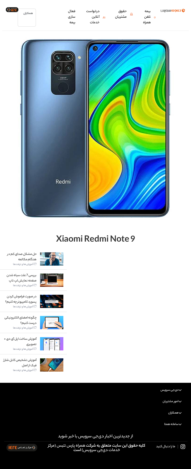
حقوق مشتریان (121, 14)
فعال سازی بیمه (71, 17)
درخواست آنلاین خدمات (92, 17)
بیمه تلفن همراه (147, 17)
